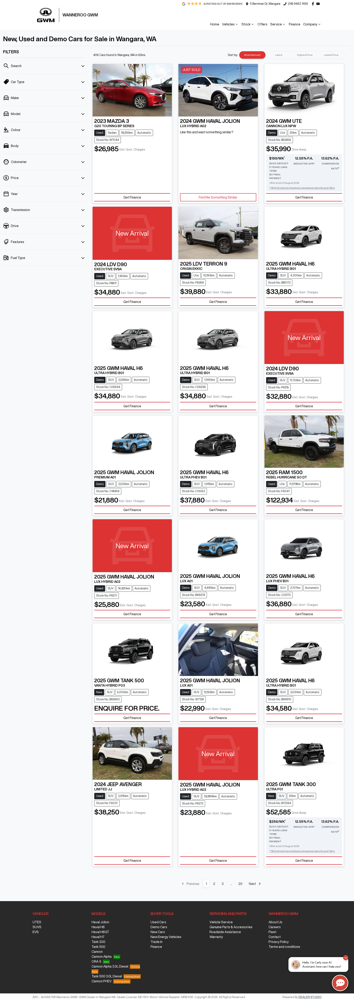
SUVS (37, 927)
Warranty (216, 936)
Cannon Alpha (102, 956)
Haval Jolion (100, 922)
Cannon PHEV (102, 981)
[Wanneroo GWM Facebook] (313, 4)
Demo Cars (159, 927)
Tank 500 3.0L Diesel (107, 976)
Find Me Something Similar (218, 197)
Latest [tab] (278, 55)
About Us (275, 922)
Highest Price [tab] (305, 55)
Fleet (272, 932)
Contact (275, 936)
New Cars (158, 932)
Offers (262, 24)
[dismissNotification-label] (345, 957)
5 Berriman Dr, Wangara (265, 3)
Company (310, 24)
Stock (246, 24)
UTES (37, 922)
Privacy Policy (279, 941)
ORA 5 (96, 961)
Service (276, 24)
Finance (294, 24)
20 (240, 883)
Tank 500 (98, 946)
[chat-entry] (340, 983)
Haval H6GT (100, 932)
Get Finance (132, 197)
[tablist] (291, 55)
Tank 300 (98, 941)
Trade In (156, 941)
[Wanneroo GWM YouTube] (318, 4)
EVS (36, 932)
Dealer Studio (309, 997)
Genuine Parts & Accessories (231, 927)
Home (214, 24)
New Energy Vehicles (166, 936)
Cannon (97, 951)
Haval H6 (98, 927)
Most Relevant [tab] (252, 55)
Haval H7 (98, 936)
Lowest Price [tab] (331, 55)
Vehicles (228, 24)
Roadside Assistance (225, 932)
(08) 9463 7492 (298, 3)
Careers (275, 927)
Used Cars (158, 922)
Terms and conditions (284, 946)
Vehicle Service (221, 922)
